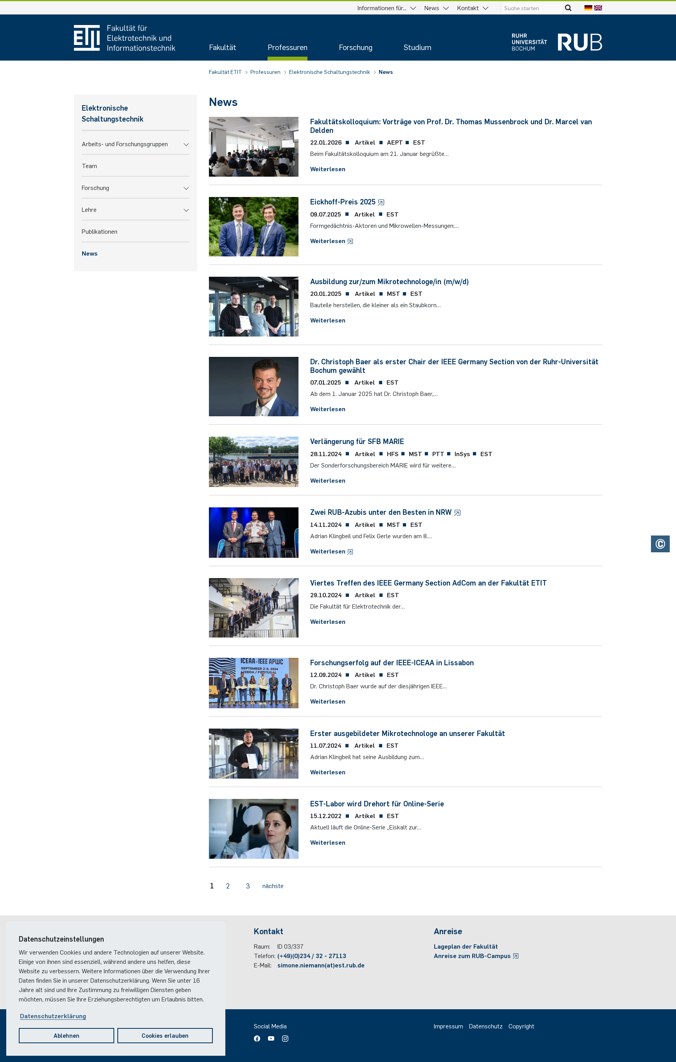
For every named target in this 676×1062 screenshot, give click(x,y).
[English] (598, 7)
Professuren (287, 47)
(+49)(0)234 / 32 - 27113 (311, 955)
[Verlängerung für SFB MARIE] (253, 461)
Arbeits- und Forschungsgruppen (125, 143)
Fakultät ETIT (226, 71)
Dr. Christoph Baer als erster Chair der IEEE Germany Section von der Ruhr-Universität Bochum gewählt (454, 365)
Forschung (355, 47)
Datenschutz (486, 1026)
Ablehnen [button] (66, 1035)
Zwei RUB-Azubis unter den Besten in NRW (382, 511)
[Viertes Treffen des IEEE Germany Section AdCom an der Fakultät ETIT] (253, 607)
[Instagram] (283, 1035)
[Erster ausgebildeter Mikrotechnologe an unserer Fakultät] (253, 752)
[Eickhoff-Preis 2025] (253, 225)
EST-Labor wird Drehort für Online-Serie (377, 803)
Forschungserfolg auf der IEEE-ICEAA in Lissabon (392, 662)
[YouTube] (271, 1035)
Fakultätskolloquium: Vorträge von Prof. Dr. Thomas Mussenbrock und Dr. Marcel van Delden (451, 125)
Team (89, 165)
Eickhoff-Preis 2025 (344, 201)
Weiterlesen (327, 168)
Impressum (448, 1026)
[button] (186, 143)
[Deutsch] (588, 7)
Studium (417, 47)
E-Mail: (262, 965)
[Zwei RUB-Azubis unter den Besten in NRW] (253, 531)
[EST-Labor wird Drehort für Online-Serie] (253, 828)
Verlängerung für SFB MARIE (357, 441)
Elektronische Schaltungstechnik (330, 71)
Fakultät (222, 47)
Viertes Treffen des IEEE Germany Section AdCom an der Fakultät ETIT (428, 582)
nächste (273, 885)
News (386, 71)
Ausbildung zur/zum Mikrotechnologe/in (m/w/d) (389, 281)
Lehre (89, 209)
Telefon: (264, 955)
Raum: (262, 946)
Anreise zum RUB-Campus (473, 955)
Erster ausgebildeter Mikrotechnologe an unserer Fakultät (407, 733)
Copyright (521, 1026)
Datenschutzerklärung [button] (53, 1015)
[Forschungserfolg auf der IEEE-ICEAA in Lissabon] (253, 682)
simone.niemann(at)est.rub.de (321, 965)
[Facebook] (259, 1035)
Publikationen (99, 231)
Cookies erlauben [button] (165, 1035)
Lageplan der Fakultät (466, 946)
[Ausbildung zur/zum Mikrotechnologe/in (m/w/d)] (253, 306)
